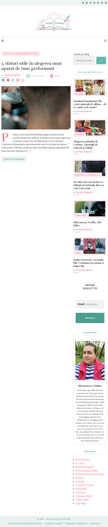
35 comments (38, 75)
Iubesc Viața (82, 499)
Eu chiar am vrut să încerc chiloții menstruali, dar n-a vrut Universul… (88, 185)
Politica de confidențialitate (25, 523)
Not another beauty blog (90, 474)
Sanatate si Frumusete (88, 175)
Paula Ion (81, 492)
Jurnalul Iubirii (84, 496)
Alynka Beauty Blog (86, 470)
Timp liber (81, 215)
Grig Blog (81, 503)
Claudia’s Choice (85, 485)
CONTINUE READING (14, 159)
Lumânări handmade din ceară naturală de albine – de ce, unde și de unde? (89, 104)
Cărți (78, 253)
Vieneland (81, 488)
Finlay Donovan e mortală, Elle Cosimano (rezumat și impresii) (88, 263)
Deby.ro (80, 477)
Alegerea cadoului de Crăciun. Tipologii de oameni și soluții (85, 144)
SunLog (80, 481)
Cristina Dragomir (12, 75)
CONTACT (95, 523)
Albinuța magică (85, 467)
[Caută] (101, 60)
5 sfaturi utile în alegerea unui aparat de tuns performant (31, 66)
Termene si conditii (76, 523)
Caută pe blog (81, 54)
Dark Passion (83, 459)
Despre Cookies (53, 523)
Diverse (80, 94)
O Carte (80, 463)
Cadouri (80, 134)
